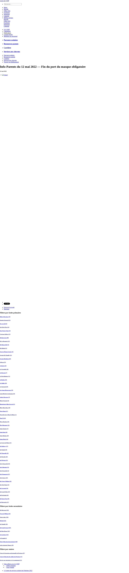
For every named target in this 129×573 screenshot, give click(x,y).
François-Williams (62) (5, 513)
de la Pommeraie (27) (5, 474)
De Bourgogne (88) (4, 337)
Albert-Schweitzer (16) (5, 316)
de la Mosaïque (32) (4, 467)
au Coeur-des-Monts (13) (5, 442)
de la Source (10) (4, 477)
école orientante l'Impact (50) (7, 545)
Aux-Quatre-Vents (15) (5, 330)
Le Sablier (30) (3, 383)
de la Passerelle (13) (4, 470)
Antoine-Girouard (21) (5, 320)
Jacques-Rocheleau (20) (5, 358)
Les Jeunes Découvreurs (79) (6, 390)
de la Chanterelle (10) (5, 463)
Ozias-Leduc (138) (4, 517)
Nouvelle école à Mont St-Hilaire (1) (8, 414)
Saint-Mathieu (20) (4, 435)
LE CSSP (7, 29)
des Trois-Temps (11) (4, 484)
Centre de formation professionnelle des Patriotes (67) (12, 553)
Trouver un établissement (11, 62)
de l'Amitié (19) (3, 449)
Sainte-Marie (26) (4, 439)
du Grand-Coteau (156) (5, 527)
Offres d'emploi (11, 565)
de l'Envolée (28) (4, 456)
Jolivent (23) (3, 362)
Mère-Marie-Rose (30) (5, 407)
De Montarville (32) (4, 344)
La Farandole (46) (4, 369)
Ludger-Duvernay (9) (5, 397)
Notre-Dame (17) (4, 411)
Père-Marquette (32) (4, 425)
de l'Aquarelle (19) (4, 453)
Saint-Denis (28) (3, 432)
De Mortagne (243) (4, 510)
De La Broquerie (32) (5, 341)
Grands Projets (8, 34)
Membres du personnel (10, 36)
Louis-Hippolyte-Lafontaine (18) (7, 393)
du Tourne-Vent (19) (4, 498)
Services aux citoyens (12, 52)
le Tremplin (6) (3, 538)
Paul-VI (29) (3, 418)
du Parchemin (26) (4, 495)
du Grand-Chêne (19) (5, 491)
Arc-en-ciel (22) (3, 323)
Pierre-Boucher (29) (4, 421)
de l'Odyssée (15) (4, 460)
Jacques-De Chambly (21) (6, 355)
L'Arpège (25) (3, 365)
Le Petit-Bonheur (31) (5, 376)
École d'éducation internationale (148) (8, 541)
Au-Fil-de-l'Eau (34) (4, 327)
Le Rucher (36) (3, 379)
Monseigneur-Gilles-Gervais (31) (7, 404)
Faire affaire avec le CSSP (11, 564)
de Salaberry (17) (4, 446)
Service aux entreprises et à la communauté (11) (11, 560)
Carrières (7, 48)
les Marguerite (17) (4, 502)
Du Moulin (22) (3, 348)
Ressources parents (11, 44)
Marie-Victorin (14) (4, 400)
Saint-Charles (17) (4, 428)
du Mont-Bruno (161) (5, 531)
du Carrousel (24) (4, 488)
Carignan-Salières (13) (5, 334)
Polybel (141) (3, 520)
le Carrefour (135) (4, 534)
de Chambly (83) (4, 524)
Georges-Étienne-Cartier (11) (6, 351)
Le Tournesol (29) (4, 386)
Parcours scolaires (11, 40)
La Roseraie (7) (3, 372)
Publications (7, 33)
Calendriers (7, 31)
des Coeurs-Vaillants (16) (5, 481)
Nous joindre (10, 567)
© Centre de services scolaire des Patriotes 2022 (18, 570)
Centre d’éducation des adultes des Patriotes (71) (11, 556)
